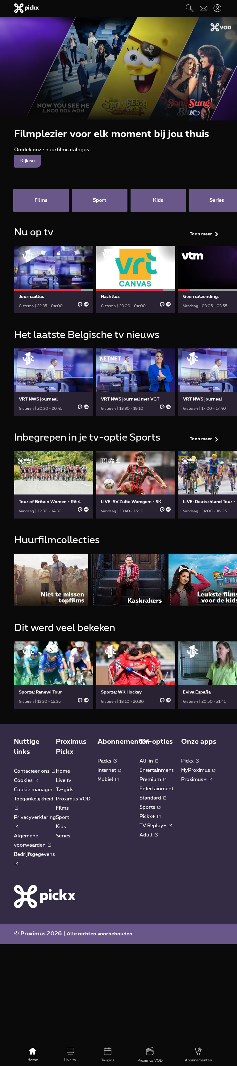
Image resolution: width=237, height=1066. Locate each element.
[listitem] (51, 580)
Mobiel (106, 779)
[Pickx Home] (45, 896)
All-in (146, 761)
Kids (61, 826)
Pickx (188, 761)
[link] (53, 279)
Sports (147, 807)
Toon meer (201, 234)
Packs (105, 761)
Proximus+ (194, 779)
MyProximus (196, 770)
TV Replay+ (153, 825)
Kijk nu (27, 161)
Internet (107, 770)
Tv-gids (64, 789)
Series (63, 835)
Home (63, 771)
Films (62, 808)
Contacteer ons (32, 771)
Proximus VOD (73, 798)
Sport (62, 817)
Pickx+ (147, 816)
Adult (146, 834)
